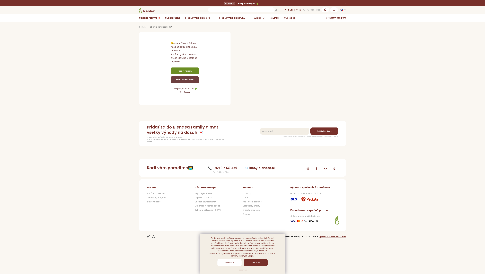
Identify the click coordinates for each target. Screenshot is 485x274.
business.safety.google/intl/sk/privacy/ (225, 253)
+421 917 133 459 (293, 9)
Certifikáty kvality (251, 206)
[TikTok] (334, 168)
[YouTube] (325, 168)
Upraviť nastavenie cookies (332, 236)
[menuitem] (151, 18)
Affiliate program (251, 210)
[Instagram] (308, 168)
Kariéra (246, 214)
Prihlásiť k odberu (324, 131)
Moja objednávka (203, 193)
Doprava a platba (203, 197)
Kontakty (247, 193)
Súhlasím (255, 263)
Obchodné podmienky (205, 202)
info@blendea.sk (262, 168)
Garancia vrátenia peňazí (207, 206)
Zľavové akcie (154, 202)
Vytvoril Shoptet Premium (153, 236)
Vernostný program (336, 17)
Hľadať (276, 9)
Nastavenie (242, 270)
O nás (245, 197)
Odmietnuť (229, 263)
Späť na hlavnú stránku (184, 80)
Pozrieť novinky (185, 71)
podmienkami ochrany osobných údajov (322, 137)
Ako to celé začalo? (252, 202)
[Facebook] (317, 168)
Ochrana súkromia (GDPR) (208, 210)
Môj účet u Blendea (156, 193)
